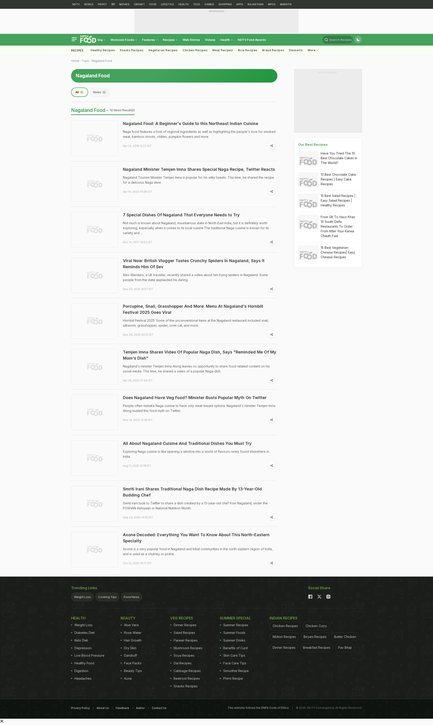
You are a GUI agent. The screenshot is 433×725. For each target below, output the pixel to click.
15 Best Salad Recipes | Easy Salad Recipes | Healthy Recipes (338, 200)
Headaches (83, 678)
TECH (196, 4)
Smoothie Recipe (236, 671)
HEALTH (184, 4)
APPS (239, 4)
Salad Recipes (184, 633)
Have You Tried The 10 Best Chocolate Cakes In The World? (339, 158)
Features (149, 40)
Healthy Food (84, 663)
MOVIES (124, 4)
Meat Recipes (222, 50)
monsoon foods (123, 40)
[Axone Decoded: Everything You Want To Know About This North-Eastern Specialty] (94, 549)
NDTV (76, 4)
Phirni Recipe (233, 678)
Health (225, 40)
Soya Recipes (184, 655)
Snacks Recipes (131, 50)
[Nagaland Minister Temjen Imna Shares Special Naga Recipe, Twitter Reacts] (94, 184)
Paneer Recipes (186, 640)
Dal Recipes (182, 663)
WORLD (88, 4)
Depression (83, 648)
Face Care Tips (234, 663)
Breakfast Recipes (316, 647)
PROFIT (102, 4)
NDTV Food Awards (252, 40)
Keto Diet (81, 640)
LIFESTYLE (167, 4)
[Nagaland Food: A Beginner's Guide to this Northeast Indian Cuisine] (94, 138)
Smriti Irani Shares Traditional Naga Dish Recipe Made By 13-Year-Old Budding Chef (192, 492)
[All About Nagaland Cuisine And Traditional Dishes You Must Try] (94, 458)
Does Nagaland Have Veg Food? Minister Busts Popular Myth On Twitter (195, 397)
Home (75, 60)
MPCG (272, 4)
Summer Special (235, 618)
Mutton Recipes (284, 637)
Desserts (296, 50)
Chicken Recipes (195, 50)
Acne (128, 678)
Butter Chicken (345, 637)
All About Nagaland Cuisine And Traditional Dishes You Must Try (187, 443)
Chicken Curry (316, 626)
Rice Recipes (247, 50)
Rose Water (132, 633)
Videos (210, 40)
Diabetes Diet (84, 633)
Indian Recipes (283, 618)
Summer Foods (234, 633)
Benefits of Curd (235, 648)
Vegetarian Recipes (163, 50)
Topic (85, 60)
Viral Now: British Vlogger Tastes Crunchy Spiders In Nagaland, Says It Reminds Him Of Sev (194, 263)
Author (140, 708)
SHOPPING (225, 4)
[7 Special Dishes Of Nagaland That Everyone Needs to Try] (94, 229)
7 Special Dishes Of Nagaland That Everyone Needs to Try (181, 214)
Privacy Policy (80, 708)
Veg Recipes (181, 618)
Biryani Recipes (315, 637)
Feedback (122, 708)
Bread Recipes (273, 50)
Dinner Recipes (185, 625)
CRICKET (139, 4)
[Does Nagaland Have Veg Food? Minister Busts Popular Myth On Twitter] (94, 412)
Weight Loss (82, 597)
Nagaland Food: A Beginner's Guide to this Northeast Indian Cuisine (190, 123)
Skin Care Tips (234, 655)
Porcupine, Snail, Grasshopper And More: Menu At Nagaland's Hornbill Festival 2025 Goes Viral (193, 309)
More (312, 50)
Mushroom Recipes (188, 648)
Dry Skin (130, 648)
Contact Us (159, 708)
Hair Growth (132, 640)
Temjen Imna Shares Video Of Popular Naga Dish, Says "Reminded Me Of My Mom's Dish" (199, 355)
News (99, 92)
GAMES (209, 4)
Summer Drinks (234, 640)
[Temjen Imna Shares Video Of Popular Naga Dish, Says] (94, 367)
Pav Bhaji (345, 647)
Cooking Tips (107, 597)
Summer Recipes (235, 625)
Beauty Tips (133, 671)
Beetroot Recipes (187, 678)
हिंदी (113, 4)
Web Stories (191, 40)
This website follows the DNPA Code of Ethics (258, 707)
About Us (103, 708)
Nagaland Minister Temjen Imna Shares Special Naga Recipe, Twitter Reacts (199, 169)
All (79, 92)
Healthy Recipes (103, 50)
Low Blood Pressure (89, 655)
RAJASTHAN (255, 4)
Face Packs (132, 663)
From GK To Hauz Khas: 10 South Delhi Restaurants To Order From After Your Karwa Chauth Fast (338, 226)
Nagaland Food (102, 60)
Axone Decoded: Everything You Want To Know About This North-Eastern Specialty (196, 537)
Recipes (169, 40)
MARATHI (286, 4)
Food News (131, 597)
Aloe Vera (131, 625)
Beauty (128, 618)
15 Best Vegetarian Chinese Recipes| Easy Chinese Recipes (338, 252)
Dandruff (130, 655)
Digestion (81, 671)
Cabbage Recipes (187, 671)
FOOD (153, 4)
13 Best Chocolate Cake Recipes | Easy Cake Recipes (338, 179)
